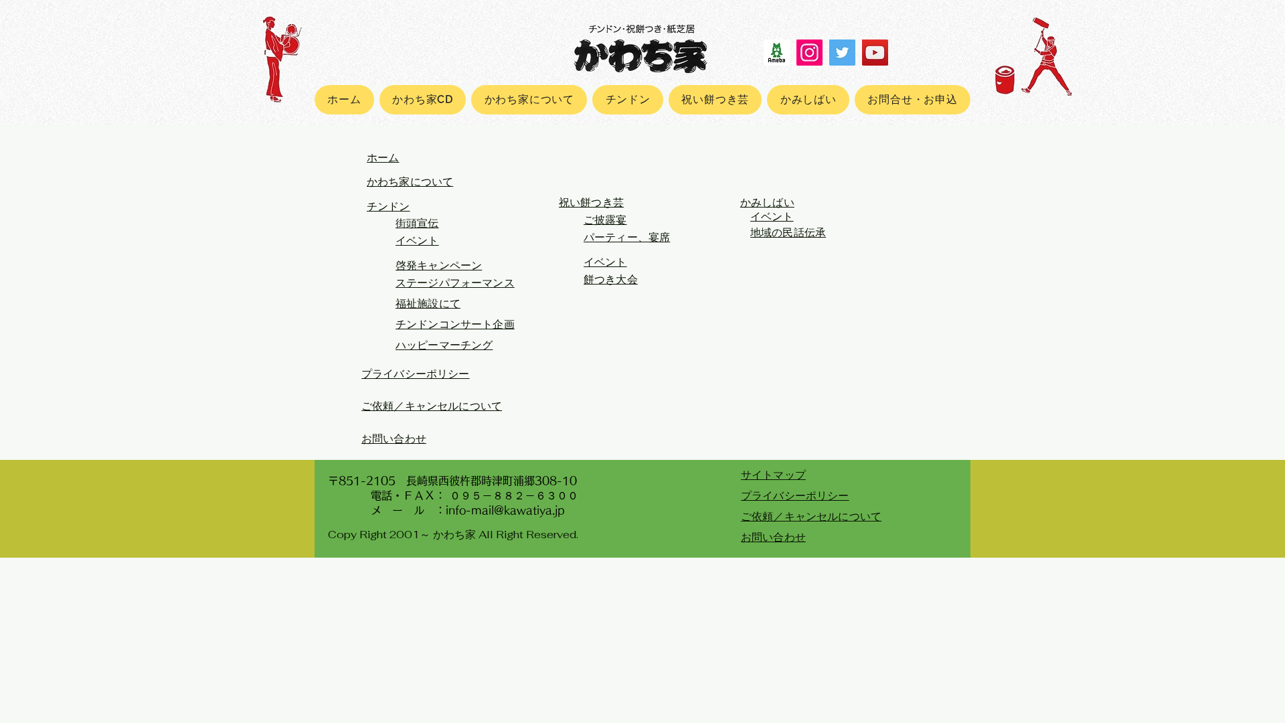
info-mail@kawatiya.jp (505, 510)
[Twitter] (842, 52)
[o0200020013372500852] (777, 52)
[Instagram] (809, 52)
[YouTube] (875, 52)
